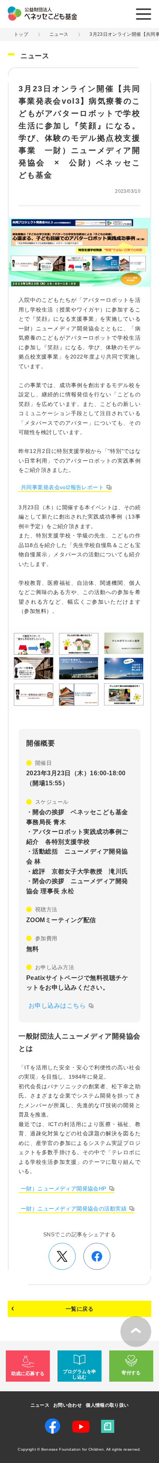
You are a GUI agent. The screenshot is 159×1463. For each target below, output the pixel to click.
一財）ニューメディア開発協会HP (64, 1188)
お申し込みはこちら (57, 1005)
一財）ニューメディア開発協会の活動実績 (74, 1208)
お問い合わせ (67, 1405)
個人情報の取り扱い (107, 1405)
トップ (21, 34)
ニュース (58, 34)
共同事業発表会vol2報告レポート (62, 487)
